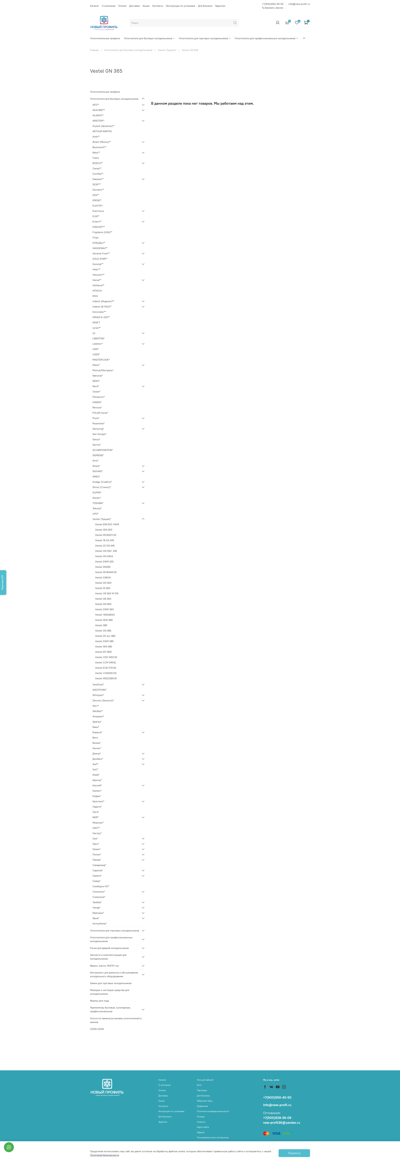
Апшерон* (98, 716)
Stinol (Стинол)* (101, 487)
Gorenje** (97, 264)
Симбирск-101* (100, 886)
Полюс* (96, 854)
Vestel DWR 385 (104, 641)
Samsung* (98, 428)
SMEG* (96, 476)
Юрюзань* (98, 912)
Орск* (95, 843)
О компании (108, 5)
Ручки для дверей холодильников (109, 948)
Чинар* (96, 907)
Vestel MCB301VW (105, 534)
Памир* (96, 859)
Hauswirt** (98, 274)
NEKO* (96, 380)
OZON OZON (97, 1028)
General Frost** (101, 253)
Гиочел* (96, 748)
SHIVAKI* (97, 471)
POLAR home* (100, 412)
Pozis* (95, 418)
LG (93, 333)
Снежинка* (98, 896)
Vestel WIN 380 (104, 619)
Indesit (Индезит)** (103, 301)
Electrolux (98, 210)
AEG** (95, 104)
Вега (95, 737)
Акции (146, 5)
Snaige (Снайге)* (102, 481)
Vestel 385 (101, 625)
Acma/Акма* (99, 923)
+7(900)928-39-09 (277, 1118)
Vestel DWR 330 (104, 561)
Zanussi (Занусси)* (103, 700)
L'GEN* (96, 354)
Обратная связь (204, 1100)
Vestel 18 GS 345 (104, 540)
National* (97, 375)
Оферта (201, 1132)
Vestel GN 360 (103, 582)
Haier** (96, 269)
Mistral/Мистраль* (102, 370)
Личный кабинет (205, 1079)
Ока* (95, 838)
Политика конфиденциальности (213, 1111)
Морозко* (98, 822)
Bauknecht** (99, 147)
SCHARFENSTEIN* (102, 450)
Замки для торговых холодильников (110, 983)
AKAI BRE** (98, 110)
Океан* (96, 849)
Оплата (122, 5)
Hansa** (96, 280)
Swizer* (96, 497)
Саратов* (97, 870)
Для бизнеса (205, 5)
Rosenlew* (98, 423)
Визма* (96, 742)
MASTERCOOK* (101, 359)
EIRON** (96, 200)
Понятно (294, 1153)
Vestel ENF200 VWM (107, 524)
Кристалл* (98, 801)
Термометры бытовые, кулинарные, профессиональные (110, 1009)
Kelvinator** (99, 311)
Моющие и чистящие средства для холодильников (109, 991)
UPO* (95, 513)
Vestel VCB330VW (106, 673)
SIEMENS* (98, 455)
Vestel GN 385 (103, 630)
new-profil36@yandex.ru (281, 1122)
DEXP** (96, 184)
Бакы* (95, 726)
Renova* (97, 407)
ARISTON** (98, 120)
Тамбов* (97, 902)
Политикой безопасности (104, 1155)
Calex (95, 157)
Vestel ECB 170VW (105, 667)
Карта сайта (203, 1127)
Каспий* (97, 785)
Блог (199, 1085)
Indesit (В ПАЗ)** (102, 306)
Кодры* (96, 796)
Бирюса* (97, 732)
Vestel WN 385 (103, 646)
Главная (94, 50)
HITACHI (97, 290)
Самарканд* (99, 865)
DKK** (95, 195)
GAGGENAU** (100, 248)
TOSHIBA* (97, 503)
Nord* (95, 386)
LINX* (95, 349)
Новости (201, 1121)
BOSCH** (97, 163)
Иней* (95, 774)
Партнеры (202, 1090)
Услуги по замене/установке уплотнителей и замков (116, 1020)
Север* (96, 881)
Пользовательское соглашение (213, 1137)
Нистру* (97, 833)
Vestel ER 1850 (103, 651)
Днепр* (96, 753)
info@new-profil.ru (299, 3)
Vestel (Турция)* (167, 50)
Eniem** (96, 221)
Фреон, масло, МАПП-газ (104, 965)
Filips (95, 237)
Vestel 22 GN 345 (105, 545)
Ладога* (97, 806)
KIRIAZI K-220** (101, 317)
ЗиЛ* (95, 764)
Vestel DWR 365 (104, 609)
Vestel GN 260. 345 (106, 550)
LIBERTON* (98, 338)
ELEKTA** (97, 205)
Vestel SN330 (103, 566)
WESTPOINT (99, 689)
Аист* (95, 705)
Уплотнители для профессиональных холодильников (265, 38)
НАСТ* (96, 827)
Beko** (96, 152)
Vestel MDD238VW (106, 678)
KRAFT (96, 322)
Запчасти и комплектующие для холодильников (108, 956)
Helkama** (98, 285)
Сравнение (202, 1106)
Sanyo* (96, 439)
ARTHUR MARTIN (102, 131)
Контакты (157, 5)
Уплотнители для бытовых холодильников (148, 38)
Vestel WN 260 (103, 529)
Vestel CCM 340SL (105, 662)
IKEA (95, 295)
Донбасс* (97, 758)
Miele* (96, 365)
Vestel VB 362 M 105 (106, 593)
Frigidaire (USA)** (102, 232)
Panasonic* (98, 396)
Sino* (95, 460)
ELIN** (95, 216)
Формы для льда (99, 1000)
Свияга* (96, 875)
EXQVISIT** (98, 226)
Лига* (95, 811)
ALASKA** (97, 115)
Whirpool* (98, 695)
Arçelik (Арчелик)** (103, 125)
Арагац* (96, 721)
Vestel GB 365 (103, 598)
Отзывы (201, 1116)
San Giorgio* (99, 434)
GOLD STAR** (99, 258)
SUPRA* (96, 492)
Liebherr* (97, 343)
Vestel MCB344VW (106, 572)
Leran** (96, 327)
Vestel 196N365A (105, 614)
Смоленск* (98, 891)
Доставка (134, 5)
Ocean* (96, 391)
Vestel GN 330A (104, 556)
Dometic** (98, 189)
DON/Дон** (98, 242)
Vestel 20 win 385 (105, 635)
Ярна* (95, 918)
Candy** (96, 168)
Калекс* (97, 790)
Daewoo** (97, 179)
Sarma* (96, 444)
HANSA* (97, 402)
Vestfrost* (98, 684)
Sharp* (96, 465)
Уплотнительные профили (105, 38)
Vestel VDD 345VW (106, 657)
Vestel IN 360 (102, 588)
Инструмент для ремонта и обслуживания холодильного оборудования (114, 974)
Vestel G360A (103, 577)
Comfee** (97, 173)
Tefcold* (97, 508)
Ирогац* (97, 780)
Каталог (94, 5)
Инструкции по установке (180, 5)
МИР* (95, 817)
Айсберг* (97, 711)
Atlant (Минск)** (101, 141)
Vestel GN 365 (103, 604)
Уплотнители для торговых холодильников (203, 38)
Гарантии (220, 5)
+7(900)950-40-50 (273, 3)
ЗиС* (95, 769)
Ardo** (96, 136)
